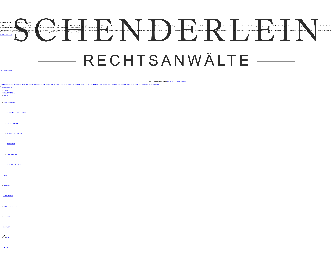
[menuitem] (167, 133)
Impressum (170, 81)
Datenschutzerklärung (180, 81)
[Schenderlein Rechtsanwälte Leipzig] (166, 80)
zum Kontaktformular (6, 70)
